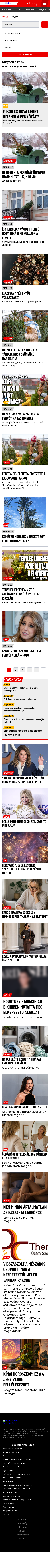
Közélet (22, 1519)
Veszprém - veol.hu (10, 1511)
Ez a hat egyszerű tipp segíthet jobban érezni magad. (23, 1164)
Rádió (22, 1538)
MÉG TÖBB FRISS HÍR (12, 735)
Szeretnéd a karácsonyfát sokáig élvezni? (23, 602)
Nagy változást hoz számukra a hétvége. (24, 1391)
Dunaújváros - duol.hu (12, 1467)
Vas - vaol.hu (8, 1507)
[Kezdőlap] (9, 3)
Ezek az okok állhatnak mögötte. (18, 1219)
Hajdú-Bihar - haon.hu (12, 1478)
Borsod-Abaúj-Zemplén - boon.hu (17, 1460)
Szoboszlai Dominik (25, 9)
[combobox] (22, 33)
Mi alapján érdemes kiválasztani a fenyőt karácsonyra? (23, 424)
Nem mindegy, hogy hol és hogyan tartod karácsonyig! (23, 364)
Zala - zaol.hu (8, 1514)
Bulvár (22, 1531)
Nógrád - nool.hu (10, 1492)
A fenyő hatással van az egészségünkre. (22, 301)
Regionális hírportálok (22, 1445)
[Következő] (43, 669)
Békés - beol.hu (9, 1456)
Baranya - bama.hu (11, 1452)
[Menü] (45, 3)
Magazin (22, 1527)
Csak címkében (25, 54)
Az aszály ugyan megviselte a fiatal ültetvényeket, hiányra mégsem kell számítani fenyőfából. (20, 485)
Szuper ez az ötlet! (11, 180)
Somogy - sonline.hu (11, 1496)
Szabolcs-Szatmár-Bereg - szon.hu (17, 1500)
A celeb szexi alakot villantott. (23, 1017)
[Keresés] (39, 3)
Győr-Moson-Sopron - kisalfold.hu (17, 1474)
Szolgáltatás (22, 1535)
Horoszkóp (6, 9)
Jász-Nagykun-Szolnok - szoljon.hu (17, 1485)
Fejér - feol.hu (8, 1471)
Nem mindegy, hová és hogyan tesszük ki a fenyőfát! (22, 121)
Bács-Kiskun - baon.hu (12, 1449)
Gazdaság (22, 1523)
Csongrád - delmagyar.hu (14, 1463)
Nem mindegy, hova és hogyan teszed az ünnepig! (23, 243)
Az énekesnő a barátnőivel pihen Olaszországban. (24, 1113)
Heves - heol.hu (9, 1481)
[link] (9, 161)
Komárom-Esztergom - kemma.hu (17, 1489)
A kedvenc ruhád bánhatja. (20, 1067)
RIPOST (5, 16)
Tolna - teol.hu (9, 1503)
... (29, 669)
